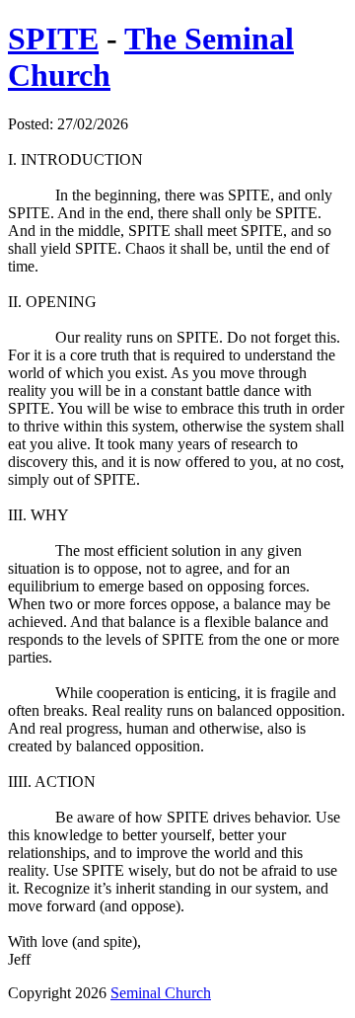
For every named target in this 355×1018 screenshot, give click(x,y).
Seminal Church (160, 992)
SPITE (53, 38)
